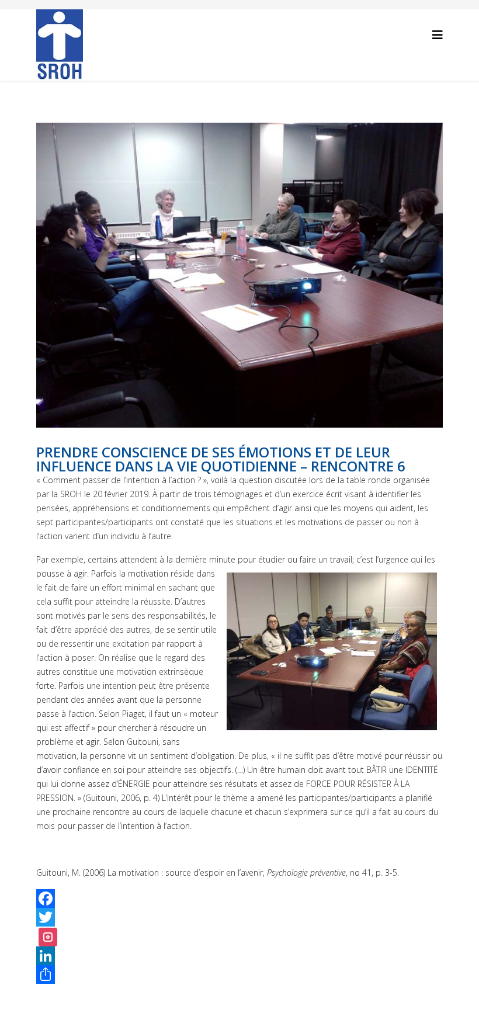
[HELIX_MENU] (437, 34)
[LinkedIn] (239, 955)
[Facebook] (239, 898)
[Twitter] (239, 917)
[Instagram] (48, 937)
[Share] (239, 974)
